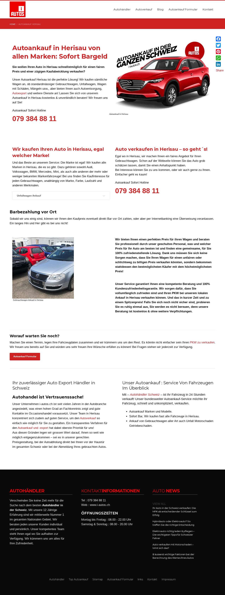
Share (220, 70)
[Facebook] (219, 39)
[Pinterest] (219, 51)
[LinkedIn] (219, 64)
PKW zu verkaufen (202, 342)
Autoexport (19, 93)
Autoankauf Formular (24, 356)
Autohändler (50, 505)
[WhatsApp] (219, 58)
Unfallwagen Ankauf (29, 195)
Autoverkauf (88, 418)
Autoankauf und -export (33, 428)
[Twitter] (219, 45)
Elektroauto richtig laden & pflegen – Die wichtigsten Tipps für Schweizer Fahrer (173, 535)
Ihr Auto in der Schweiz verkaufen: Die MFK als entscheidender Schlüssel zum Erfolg (175, 511)
